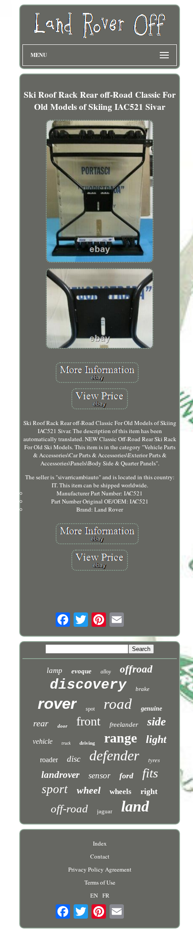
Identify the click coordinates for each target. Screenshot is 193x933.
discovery (88, 685)
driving (87, 743)
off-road (69, 809)
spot (90, 709)
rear (40, 723)
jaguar (104, 811)
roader (49, 760)
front (88, 721)
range (120, 737)
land (135, 806)
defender (114, 755)
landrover (60, 774)
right (149, 791)
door (62, 726)
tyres (154, 759)
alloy (106, 671)
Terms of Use (99, 882)
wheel (89, 790)
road (118, 704)
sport (55, 789)
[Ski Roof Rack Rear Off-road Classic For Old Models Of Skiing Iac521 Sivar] (99, 192)
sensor (99, 775)
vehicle (43, 741)
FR (106, 895)
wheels (121, 791)
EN (94, 895)
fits (150, 773)
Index (100, 843)
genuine (151, 708)
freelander (124, 724)
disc (73, 759)
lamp (54, 670)
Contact (100, 856)
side (156, 721)
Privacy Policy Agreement (100, 869)
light (156, 739)
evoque (81, 671)
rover (57, 703)
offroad (136, 669)
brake (142, 689)
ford (126, 775)
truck (65, 743)
